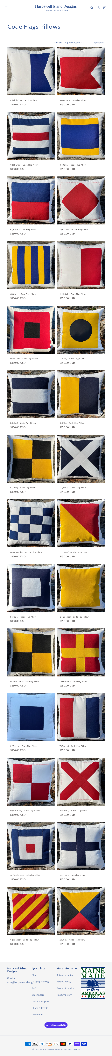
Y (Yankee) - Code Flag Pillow (24, 940)
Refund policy (64, 981)
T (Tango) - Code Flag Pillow (73, 746)
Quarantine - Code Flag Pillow (24, 681)
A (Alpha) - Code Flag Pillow (23, 100)
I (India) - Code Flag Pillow (72, 359)
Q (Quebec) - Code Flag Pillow (74, 617)
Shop (34, 975)
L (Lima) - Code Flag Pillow (23, 488)
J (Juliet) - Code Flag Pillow (23, 423)
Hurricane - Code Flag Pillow (24, 359)
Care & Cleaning (40, 981)
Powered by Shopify (71, 1049)
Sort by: (58, 42)
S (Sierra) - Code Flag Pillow (23, 746)
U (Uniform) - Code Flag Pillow (25, 811)
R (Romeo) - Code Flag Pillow (74, 681)
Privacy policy (64, 995)
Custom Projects (40, 1001)
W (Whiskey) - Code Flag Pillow (25, 875)
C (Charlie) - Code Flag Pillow (24, 165)
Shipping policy (65, 975)
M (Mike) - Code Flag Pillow (73, 488)
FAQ (34, 988)
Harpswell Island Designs (51, 1049)
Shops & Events (40, 1008)
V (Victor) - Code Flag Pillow (73, 811)
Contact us (37, 1014)
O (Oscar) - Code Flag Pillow (73, 552)
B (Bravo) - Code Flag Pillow (73, 100)
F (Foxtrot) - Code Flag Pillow (74, 229)
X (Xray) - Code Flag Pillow (72, 875)
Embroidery (38, 995)
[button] (6, 8)
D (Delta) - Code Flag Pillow (73, 165)
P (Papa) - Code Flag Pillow (23, 617)
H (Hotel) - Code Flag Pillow (73, 294)
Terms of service (65, 988)
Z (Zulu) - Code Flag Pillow (72, 940)
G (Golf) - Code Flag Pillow (23, 294)
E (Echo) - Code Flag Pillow (23, 229)
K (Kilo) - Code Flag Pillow (72, 423)
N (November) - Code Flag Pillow (26, 552)
